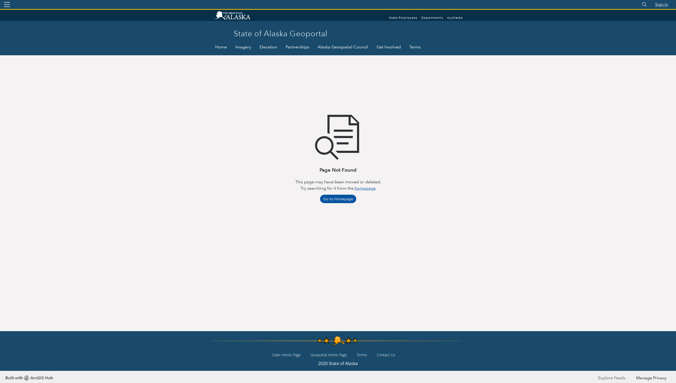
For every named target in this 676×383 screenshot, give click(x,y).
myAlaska (455, 18)
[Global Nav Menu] (7, 4)
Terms (415, 46)
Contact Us (386, 354)
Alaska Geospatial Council (343, 46)
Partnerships (297, 46)
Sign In (661, 4)
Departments (432, 18)
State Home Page (286, 354)
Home (221, 46)
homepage (365, 188)
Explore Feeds (611, 377)
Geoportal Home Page (329, 354)
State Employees (403, 18)
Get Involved (389, 46)
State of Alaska (237, 16)
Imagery (243, 46)
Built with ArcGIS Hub (29, 377)
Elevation (268, 46)
